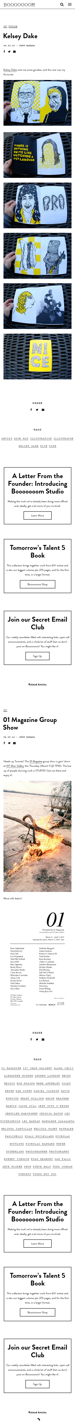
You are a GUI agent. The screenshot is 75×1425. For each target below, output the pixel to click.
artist (6, 438)
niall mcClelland (39, 1136)
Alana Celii (64, 1068)
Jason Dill (27, 1105)
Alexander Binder (18, 1075)
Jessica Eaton (51, 1113)
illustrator (64, 438)
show (27, 1166)
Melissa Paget (46, 1128)
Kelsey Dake (10, 70)
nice (44, 445)
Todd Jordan (63, 1166)
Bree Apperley (48, 1083)
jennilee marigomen (21, 1113)
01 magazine (11, 1068)
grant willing (32, 1098)
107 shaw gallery (37, 1068)
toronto (24, 1174)
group (50, 1098)
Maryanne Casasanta (58, 1121)
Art (5, 26)
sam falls (63, 1158)
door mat (21, 438)
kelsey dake (29, 445)
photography (59, 1151)
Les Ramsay (31, 1121)
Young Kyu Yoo (45, 1174)
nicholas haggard (40, 1143)
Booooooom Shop (38, 584)
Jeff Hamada (27, 45)
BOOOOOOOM (19, 4)
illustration (41, 438)
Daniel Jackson (46, 1090)
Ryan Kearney (42, 1158)
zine (52, 445)
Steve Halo (42, 1166)
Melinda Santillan (16, 1128)
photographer (36, 1151)
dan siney (24, 1090)
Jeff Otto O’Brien (53, 1105)
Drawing (13, 26)
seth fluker (12, 1166)
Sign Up (37, 656)
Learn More (37, 516)
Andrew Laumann (47, 1075)
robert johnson (16, 1158)
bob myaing (26, 1083)
